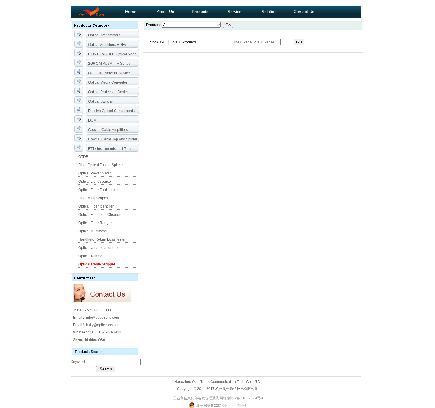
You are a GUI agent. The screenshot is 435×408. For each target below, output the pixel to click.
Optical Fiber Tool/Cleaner (99, 215)
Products (200, 11)
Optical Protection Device (108, 92)
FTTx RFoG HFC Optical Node (112, 54)
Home (130, 11)
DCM (92, 120)
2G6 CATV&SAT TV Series (109, 63)
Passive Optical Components (111, 111)
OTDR (83, 157)
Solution (269, 11)
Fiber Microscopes (93, 198)
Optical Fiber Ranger (95, 223)
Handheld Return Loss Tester (101, 239)
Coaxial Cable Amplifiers (108, 130)
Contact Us (304, 11)
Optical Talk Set (90, 256)
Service (234, 11)
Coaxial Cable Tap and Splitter (112, 139)
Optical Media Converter (107, 82)
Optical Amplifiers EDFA (107, 45)
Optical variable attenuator (99, 248)
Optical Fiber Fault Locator (99, 190)
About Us (165, 11)
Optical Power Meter (94, 173)
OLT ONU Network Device (109, 73)
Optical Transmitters (104, 35)
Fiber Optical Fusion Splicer (100, 165)
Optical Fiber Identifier (96, 206)
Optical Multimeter (92, 231)
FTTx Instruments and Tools (110, 149)
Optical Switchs (100, 101)
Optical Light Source (94, 181)
